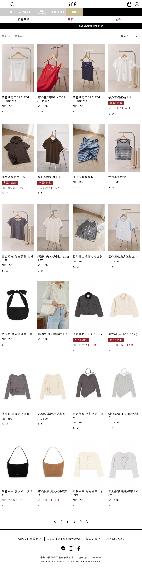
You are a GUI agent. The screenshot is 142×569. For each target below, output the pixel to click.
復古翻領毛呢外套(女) (87, 334)
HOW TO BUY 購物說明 (63, 538)
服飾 (71, 19)
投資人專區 (93, 538)
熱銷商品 (124, 43)
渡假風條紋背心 (83, 177)
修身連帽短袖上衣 (120, 97)
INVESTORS (115, 538)
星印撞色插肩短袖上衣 (87, 256)
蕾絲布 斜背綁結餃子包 (17, 334)
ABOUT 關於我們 (30, 538)
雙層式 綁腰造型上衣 (16, 413)
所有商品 (24, 19)
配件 (118, 19)
